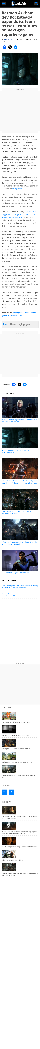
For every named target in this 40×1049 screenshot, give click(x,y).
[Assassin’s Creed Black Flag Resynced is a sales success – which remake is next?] (20, 867)
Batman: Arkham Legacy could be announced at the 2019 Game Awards (19, 421)
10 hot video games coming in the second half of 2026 (19, 847)
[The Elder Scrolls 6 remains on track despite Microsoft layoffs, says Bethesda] (20, 810)
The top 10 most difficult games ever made (16, 722)
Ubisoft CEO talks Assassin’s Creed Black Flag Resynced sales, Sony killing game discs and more (19, 832)
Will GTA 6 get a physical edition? (12, 860)
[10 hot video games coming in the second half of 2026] (20, 841)
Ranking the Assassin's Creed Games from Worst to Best (18, 776)
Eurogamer (17, 188)
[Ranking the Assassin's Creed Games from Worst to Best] (20, 769)
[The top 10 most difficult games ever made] (20, 716)
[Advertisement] (20, 111)
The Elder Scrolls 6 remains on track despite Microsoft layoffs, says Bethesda (19, 817)
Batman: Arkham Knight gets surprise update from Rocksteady (18, 451)
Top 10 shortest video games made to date (16, 735)
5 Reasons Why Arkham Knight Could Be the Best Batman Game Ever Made (20, 543)
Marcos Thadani (10, 39)
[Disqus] (20, 631)
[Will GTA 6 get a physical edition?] (20, 854)
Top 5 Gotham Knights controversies (15, 573)
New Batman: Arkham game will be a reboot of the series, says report (19, 512)
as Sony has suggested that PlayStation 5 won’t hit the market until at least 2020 (19, 214)
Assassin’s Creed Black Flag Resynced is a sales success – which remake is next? (20, 874)
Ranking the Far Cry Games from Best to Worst (17, 762)
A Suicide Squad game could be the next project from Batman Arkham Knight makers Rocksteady (20, 482)
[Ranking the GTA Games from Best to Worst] (20, 743)
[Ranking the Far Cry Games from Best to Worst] (20, 756)
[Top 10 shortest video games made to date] (20, 729)
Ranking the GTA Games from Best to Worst (16, 749)
